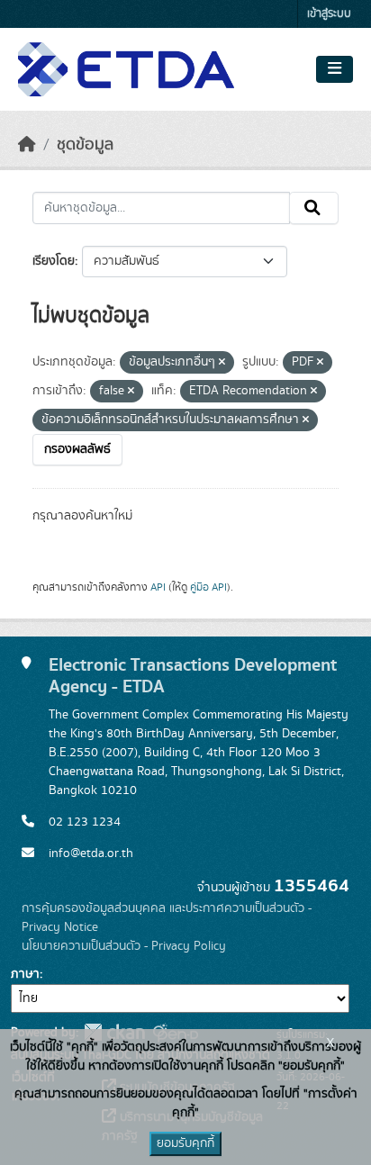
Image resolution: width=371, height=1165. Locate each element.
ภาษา (25, 974)
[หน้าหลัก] (27, 145)
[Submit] (314, 208)
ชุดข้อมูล (85, 145)
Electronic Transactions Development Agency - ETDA (193, 675)
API (158, 587)
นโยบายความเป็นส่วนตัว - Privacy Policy (124, 946)
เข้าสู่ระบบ (329, 14)
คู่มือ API (208, 587)
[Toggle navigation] (334, 69)
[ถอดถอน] (222, 363)
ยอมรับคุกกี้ (185, 1143)
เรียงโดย (53, 261)
